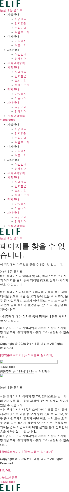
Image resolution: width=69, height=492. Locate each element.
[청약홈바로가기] (12, 355)
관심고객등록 (16, 63)
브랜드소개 (22, 32)
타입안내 (20, 54)
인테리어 (20, 58)
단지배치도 (22, 41)
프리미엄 (20, 28)
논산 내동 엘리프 (11, 10)
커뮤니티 (20, 45)
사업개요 (20, 19)
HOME (5, 470)
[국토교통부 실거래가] (38, 355)
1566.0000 (7, 120)
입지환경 (20, 23)
